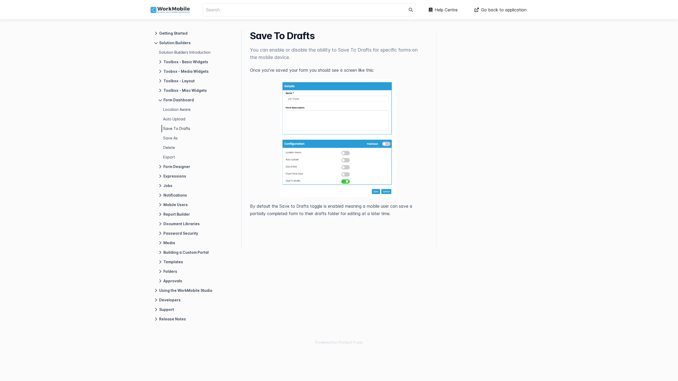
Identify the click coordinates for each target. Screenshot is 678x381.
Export (169, 157)
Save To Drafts (176, 128)
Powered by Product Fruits (339, 342)
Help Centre (446, 9)
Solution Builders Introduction (185, 52)
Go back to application (504, 9)
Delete (169, 147)
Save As (170, 138)
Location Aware (177, 109)
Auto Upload (174, 119)
